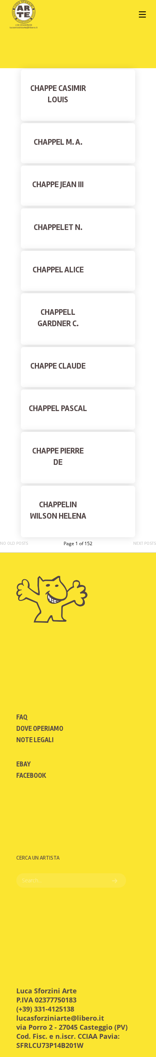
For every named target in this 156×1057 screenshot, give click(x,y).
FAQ (21, 717)
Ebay (23, 764)
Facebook (31, 775)
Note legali (35, 740)
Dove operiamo (39, 728)
